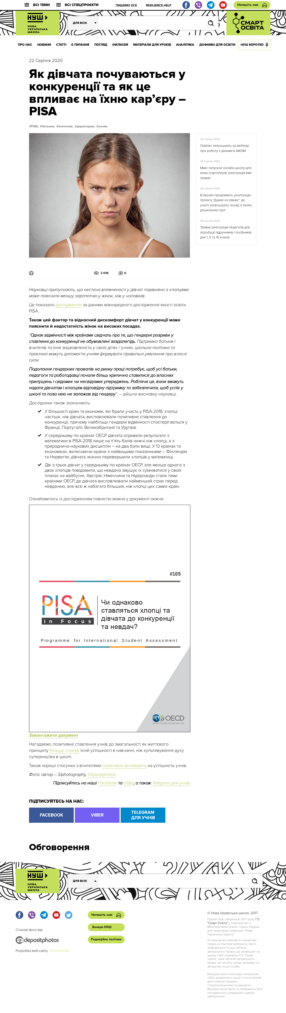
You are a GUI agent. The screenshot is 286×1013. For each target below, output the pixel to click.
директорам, (86, 126)
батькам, (48, 126)
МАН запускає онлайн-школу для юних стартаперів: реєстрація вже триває (226, 173)
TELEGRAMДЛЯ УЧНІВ (143, 815)
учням (102, 126)
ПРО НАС (25, 45)
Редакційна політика (106, 939)
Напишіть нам (247, 5)
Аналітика (185, 45)
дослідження (69, 305)
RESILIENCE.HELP (158, 5)
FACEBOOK (51, 815)
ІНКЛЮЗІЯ (120, 45)
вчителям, (66, 126)
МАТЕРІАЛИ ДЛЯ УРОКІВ (152, 45)
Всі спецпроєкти (82, 5)
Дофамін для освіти (217, 45)
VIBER (97, 815)
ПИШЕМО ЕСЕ (126, 5)
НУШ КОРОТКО (252, 45)
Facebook (107, 783)
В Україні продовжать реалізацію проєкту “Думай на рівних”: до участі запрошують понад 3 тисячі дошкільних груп (226, 202)
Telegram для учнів (171, 783)
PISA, (35, 126)
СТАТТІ (61, 45)
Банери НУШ (101, 927)
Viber (129, 783)
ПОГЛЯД (100, 45)
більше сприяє (64, 750)
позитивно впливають (124, 765)
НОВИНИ (44, 45)
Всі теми (41, 5)
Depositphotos (102, 774)
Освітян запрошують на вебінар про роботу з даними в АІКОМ (224, 148)
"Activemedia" (59, 951)
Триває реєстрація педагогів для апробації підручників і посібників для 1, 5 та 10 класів (225, 232)
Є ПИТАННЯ (80, 45)
